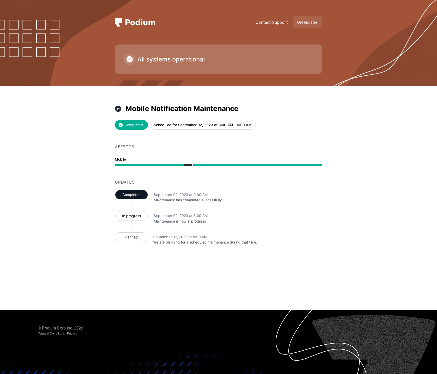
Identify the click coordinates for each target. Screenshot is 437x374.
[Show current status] (118, 108)
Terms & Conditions (51, 333)
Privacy (72, 333)
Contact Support (271, 22)
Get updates (307, 22)
